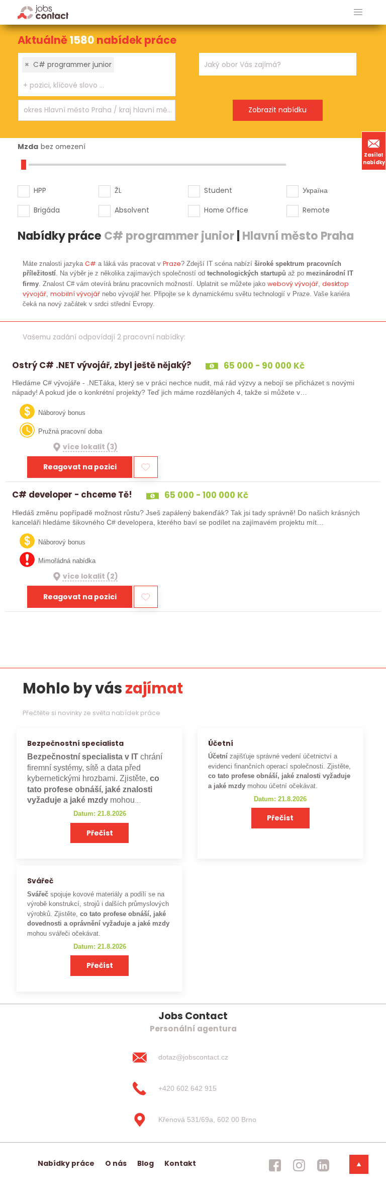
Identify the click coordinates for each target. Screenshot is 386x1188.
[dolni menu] (358, 1164)
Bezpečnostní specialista (75, 743)
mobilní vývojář (75, 294)
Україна (315, 190)
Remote (316, 210)
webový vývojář (292, 283)
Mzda (28, 147)
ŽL (118, 190)
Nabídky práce (66, 1163)
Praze (172, 263)
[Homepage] (43, 12)
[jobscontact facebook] (275, 1165)
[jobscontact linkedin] (323, 1165)
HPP (40, 190)
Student (218, 190)
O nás (116, 1163)
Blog (145, 1163)
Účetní (220, 743)
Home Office (226, 210)
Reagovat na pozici (80, 467)
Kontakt (180, 1163)
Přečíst (99, 833)
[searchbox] (90, 85)
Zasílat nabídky (374, 159)
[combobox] (96, 74)
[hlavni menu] (358, 12)
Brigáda (47, 210)
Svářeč (40, 881)
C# (90, 263)
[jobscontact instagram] (299, 1165)
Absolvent (132, 210)
